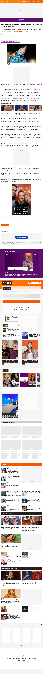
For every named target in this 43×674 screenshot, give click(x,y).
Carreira (7, 467)
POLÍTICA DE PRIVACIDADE (31, 658)
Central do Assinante (31, 1)
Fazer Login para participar (21, 237)
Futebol (7, 497)
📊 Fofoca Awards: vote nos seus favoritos (9, 41)
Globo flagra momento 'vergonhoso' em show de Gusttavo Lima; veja (31, 582)
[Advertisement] (30, 562)
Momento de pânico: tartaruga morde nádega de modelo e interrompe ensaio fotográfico (10, 546)
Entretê (6, 272)
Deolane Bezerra (36, 84)
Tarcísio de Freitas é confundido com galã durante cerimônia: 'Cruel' (35, 554)
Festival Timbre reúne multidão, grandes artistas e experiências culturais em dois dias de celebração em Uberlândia (34, 609)
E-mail (38, 1)
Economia (7, 505)
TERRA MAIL (24, 1)
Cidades (28, 505)
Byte (27, 497)
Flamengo (7, 482)
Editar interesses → (37, 287)
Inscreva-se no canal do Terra (33, 89)
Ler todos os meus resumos (21, 301)
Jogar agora (14, 320)
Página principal (6, 1)
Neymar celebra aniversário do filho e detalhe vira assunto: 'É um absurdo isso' (11, 528)
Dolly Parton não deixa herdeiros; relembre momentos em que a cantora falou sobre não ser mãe (31, 529)
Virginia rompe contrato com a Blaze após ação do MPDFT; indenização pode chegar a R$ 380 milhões (10, 601)
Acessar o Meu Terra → (17, 282)
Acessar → (18, 325)
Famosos (2, 525)
